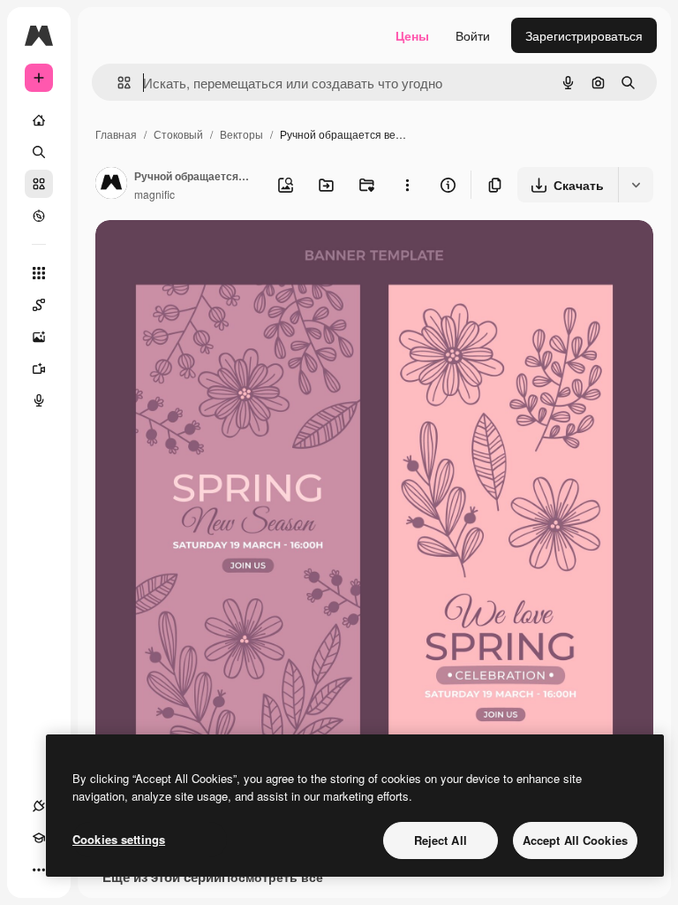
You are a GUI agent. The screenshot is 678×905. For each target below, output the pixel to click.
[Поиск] (39, 152)
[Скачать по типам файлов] (635, 184)
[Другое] (39, 870)
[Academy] (39, 838)
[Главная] (39, 120)
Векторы (241, 133)
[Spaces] (39, 305)
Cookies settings (118, 839)
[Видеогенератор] (39, 368)
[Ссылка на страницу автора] (111, 184)
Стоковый (178, 133)
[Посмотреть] (39, 216)
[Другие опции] (407, 184)
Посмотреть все (272, 877)
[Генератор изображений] (39, 337)
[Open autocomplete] (117, 82)
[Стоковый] (39, 184)
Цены (412, 35)
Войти (473, 35)
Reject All (440, 840)
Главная (116, 133)
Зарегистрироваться (584, 35)
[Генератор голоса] (39, 400)
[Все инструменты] (39, 273)
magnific (154, 194)
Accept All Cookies (575, 840)
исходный (214, 254)
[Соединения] (39, 806)
